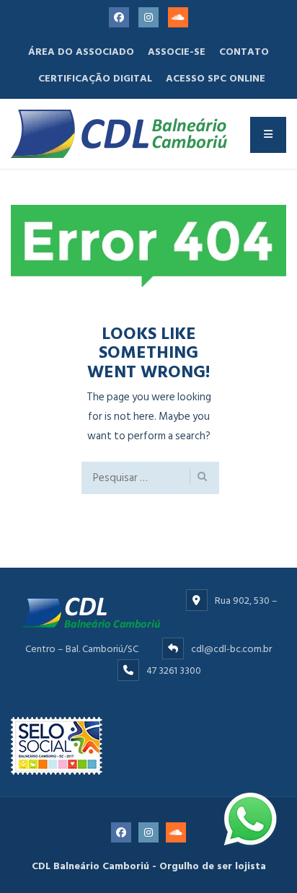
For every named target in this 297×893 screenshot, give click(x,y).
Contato (244, 51)
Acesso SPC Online (215, 78)
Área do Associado (81, 51)
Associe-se (176, 51)
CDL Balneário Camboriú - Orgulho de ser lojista (149, 866)
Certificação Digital (95, 78)
